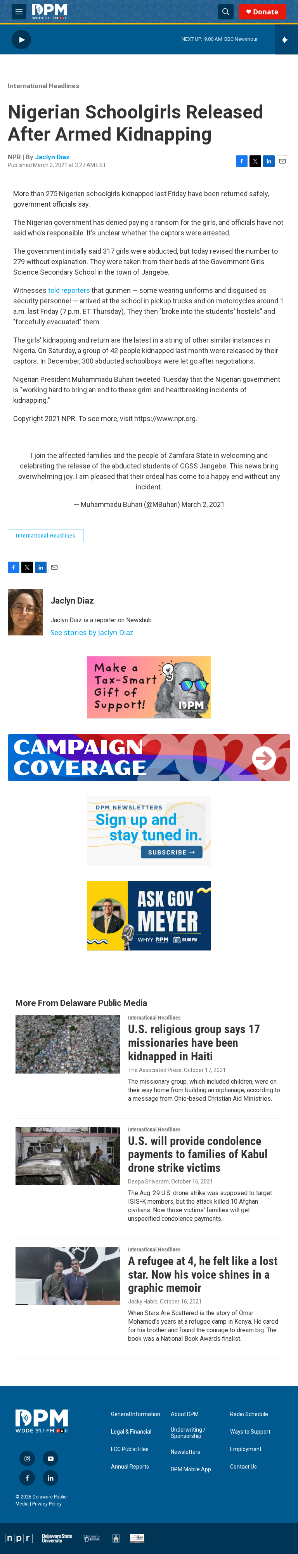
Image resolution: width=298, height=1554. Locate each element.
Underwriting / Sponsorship (188, 1433)
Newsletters (185, 1452)
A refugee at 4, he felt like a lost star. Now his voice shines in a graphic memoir (202, 1274)
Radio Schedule (249, 1414)
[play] (21, 39)
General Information (135, 1414)
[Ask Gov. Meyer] (149, 916)
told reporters (69, 290)
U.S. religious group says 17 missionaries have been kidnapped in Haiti (194, 1042)
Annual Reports (130, 1467)
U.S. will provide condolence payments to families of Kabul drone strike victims (198, 1154)
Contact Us (243, 1467)
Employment (246, 1449)
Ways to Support (250, 1432)
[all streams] (286, 39)
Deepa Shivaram (148, 1181)
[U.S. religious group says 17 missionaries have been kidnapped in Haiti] (68, 1044)
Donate (266, 12)
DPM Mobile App (191, 1469)
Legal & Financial (131, 1432)
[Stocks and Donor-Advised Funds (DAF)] (149, 687)
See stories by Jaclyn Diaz (91, 632)
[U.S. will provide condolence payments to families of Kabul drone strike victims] (68, 1156)
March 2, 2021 (203, 504)
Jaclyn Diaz (52, 157)
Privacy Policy (47, 1504)
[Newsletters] (149, 831)
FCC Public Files (130, 1449)
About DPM (185, 1414)
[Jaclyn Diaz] (25, 612)
